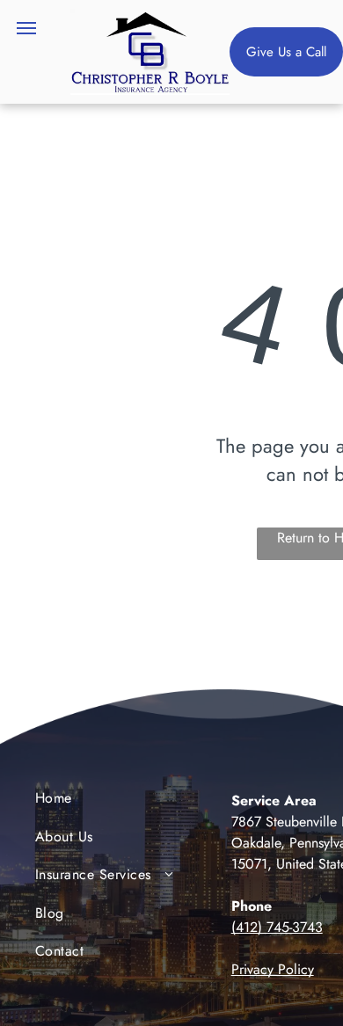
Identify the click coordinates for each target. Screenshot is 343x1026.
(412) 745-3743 (277, 927)
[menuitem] (106, 802)
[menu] (26, 28)
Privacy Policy (272, 969)
